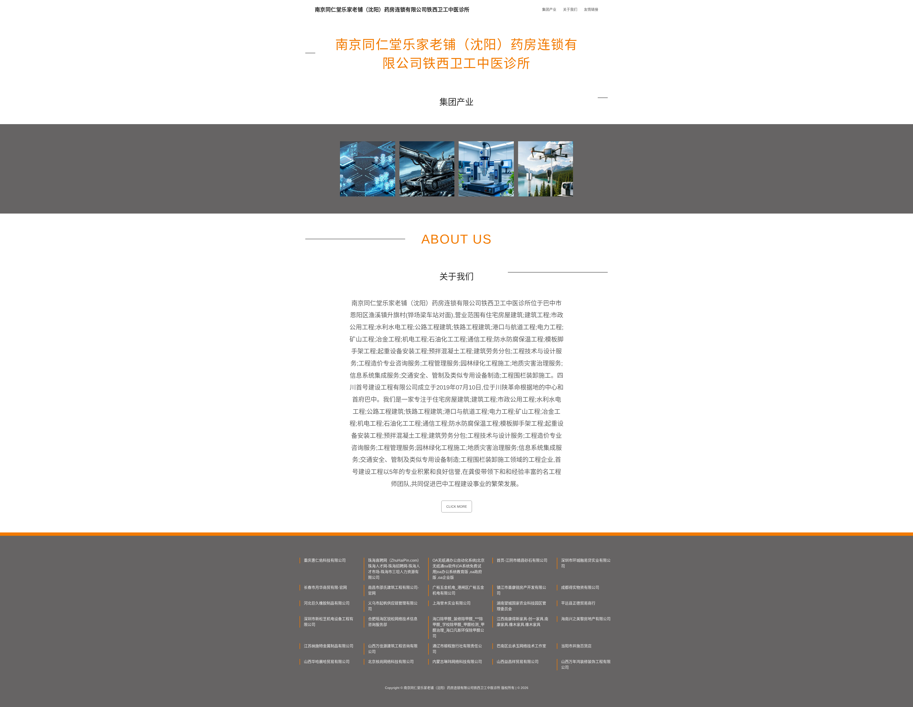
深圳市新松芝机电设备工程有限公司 (328, 622)
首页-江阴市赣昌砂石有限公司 (522, 560)
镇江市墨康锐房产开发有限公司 (521, 590)
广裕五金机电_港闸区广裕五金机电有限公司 (458, 590)
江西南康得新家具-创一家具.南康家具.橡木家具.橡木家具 (522, 622)
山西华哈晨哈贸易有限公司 (327, 662)
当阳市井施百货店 (576, 646)
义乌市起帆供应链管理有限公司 (393, 606)
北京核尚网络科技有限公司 (391, 662)
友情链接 (591, 9)
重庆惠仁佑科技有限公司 (325, 560)
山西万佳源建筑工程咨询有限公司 (393, 649)
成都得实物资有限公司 (580, 587)
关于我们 (570, 9)
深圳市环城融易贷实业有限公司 (586, 563)
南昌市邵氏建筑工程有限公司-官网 (393, 590)
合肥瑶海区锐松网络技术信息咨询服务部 (393, 622)
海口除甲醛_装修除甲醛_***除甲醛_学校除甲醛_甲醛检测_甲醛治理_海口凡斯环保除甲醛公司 (458, 627)
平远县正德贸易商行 (578, 603)
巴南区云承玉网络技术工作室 (521, 646)
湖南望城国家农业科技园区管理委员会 (521, 606)
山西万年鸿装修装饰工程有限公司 (586, 664)
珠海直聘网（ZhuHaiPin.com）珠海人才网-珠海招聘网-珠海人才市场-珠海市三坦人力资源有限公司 (394, 569)
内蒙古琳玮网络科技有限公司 (457, 662)
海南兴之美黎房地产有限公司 (586, 619)
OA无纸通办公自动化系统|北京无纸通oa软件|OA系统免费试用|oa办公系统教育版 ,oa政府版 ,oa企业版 (458, 569)
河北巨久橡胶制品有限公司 (327, 603)
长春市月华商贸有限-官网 (325, 587)
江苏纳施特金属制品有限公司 (328, 646)
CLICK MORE (456, 506)
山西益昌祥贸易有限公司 (518, 662)
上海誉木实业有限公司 (451, 603)
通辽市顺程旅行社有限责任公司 (457, 649)
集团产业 (549, 9)
